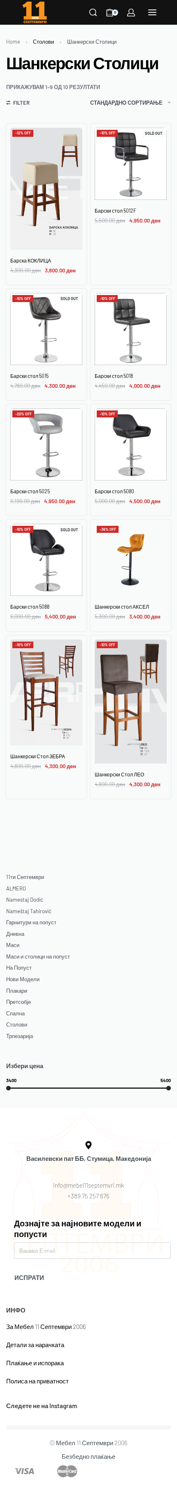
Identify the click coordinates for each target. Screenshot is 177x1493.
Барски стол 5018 (114, 376)
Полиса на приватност (37, 1381)
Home (13, 41)
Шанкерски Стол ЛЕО (119, 774)
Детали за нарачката (35, 1344)
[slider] (8, 1087)
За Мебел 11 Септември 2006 (46, 1326)
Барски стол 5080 (114, 491)
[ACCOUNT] (131, 12)
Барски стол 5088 (29, 606)
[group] (131, 164)
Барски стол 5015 (29, 376)
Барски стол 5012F (115, 210)
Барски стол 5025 (30, 491)
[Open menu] (152, 12)
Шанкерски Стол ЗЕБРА (37, 756)
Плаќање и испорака (35, 1362)
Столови (43, 41)
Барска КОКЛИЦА (30, 260)
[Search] (93, 12)
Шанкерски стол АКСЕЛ (122, 606)
